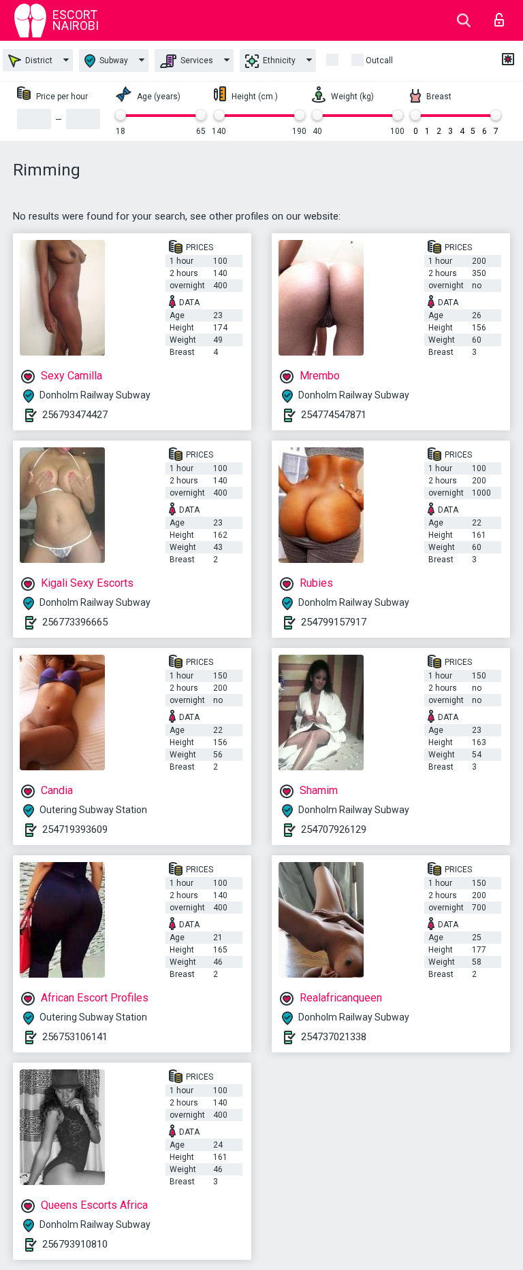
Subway (112, 60)
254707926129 (333, 829)
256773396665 (75, 622)
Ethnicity (278, 60)
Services (195, 60)
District (37, 60)
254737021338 (333, 1037)
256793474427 (75, 415)
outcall (379, 60)
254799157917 (333, 622)
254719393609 (75, 829)
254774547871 (333, 415)
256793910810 (75, 1244)
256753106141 (75, 1037)
